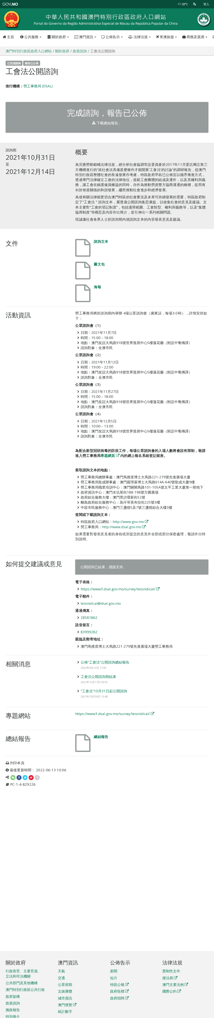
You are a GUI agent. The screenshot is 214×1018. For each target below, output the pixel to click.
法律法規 (141, 36)
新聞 (113, 971)
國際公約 (169, 991)
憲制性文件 (171, 971)
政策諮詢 (13, 1003)
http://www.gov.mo (128, 521)
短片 (113, 977)
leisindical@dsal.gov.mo (101, 603)
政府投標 (117, 991)
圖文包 (99, 264)
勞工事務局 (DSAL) (38, 86)
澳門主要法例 (173, 984)
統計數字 (65, 1011)
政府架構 (13, 996)
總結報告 (101, 736)
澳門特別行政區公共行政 (25, 989)
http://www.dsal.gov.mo (121, 526)
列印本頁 (17, 762)
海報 (97, 286)
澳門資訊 (86, 36)
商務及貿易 (195, 36)
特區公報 (117, 984)
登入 (206, 4)
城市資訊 (65, 998)
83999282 (89, 632)
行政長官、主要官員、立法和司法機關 (23, 973)
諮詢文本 (101, 241)
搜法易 (167, 977)
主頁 (10, 36)
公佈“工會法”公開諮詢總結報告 (105, 662)
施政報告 (13, 1009)
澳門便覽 (65, 1004)
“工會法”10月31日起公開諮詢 (104, 691)
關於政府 (59, 36)
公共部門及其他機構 (22, 982)
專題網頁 (108, 455)
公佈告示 (113, 36)
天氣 (61, 971)
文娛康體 (65, 991)
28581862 (89, 617)
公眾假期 (65, 984)
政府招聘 (117, 998)
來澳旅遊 (167, 36)
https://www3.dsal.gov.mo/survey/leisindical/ (118, 589)
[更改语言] (194, 4)
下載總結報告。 (109, 123)
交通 (61, 977)
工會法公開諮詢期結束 (98, 676)
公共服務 (31, 36)
